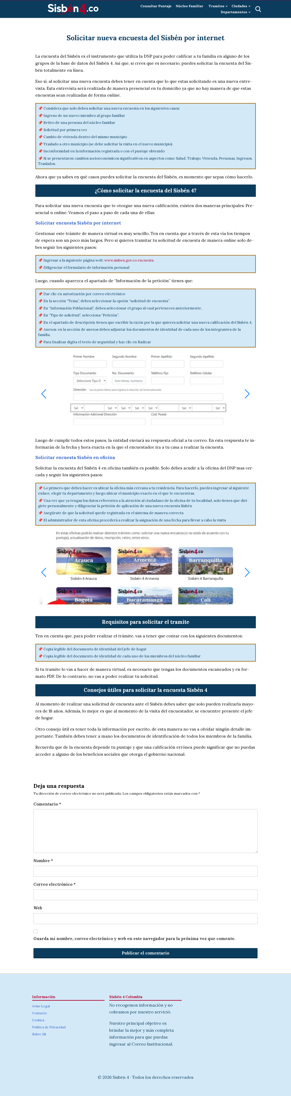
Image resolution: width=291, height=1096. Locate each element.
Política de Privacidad (49, 1027)
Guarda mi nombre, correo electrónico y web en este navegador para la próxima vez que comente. (134, 938)
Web (37, 907)
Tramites (216, 6)
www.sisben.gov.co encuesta (129, 260)
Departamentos (234, 12)
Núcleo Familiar (190, 6)
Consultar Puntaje (155, 6)
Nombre (43, 860)
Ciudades (239, 6)
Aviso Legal (41, 1006)
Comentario (47, 804)
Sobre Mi (39, 1034)
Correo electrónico (54, 884)
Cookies (38, 1020)
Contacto (39, 1013)
